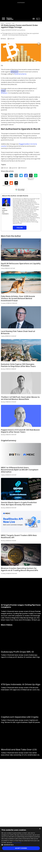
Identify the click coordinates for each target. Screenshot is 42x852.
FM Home (2, 23)
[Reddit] (11, 183)
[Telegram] (21, 175)
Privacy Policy (17, 842)
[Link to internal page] (6, 202)
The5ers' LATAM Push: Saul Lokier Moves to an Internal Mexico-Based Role (20, 398)
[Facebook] (26, 175)
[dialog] (21, 839)
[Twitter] (6, 175)
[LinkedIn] (11, 175)
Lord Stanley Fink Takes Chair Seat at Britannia (18, 332)
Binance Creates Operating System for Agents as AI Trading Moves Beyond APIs (19, 569)
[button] (21, 845)
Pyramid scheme (20, 74)
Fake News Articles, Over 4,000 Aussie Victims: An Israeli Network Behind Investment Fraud (18, 298)
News (13, 23)
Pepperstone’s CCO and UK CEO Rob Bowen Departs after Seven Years (20, 431)
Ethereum (4, 93)
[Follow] (6, 183)
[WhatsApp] (35, 175)
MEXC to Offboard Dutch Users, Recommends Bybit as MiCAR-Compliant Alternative (19, 469)
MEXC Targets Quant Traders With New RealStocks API (19, 536)
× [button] (40, 829)
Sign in (38, 18)
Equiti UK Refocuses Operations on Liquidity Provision (21, 264)
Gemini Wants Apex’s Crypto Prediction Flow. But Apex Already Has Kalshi (19, 503)
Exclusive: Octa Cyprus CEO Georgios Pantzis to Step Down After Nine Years (18, 365)
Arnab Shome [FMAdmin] (22, 30)
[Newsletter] (33, 19)
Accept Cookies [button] (21, 848)
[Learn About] (31, 177)
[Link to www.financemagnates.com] (21, 249)
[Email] (16, 175)
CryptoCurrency (8, 23)
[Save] (16, 183)
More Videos (6, 625)
